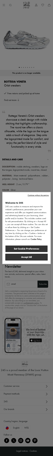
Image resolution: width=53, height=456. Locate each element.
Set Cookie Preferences (26, 248)
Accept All (26, 257)
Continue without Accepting (38, 195)
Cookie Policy (36, 239)
